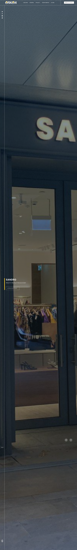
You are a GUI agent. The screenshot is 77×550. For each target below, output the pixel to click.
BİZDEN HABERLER (45, 2)
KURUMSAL (32, 2)
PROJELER (38, 2)
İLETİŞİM (52, 2)
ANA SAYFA (25, 2)
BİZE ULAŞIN (69, 2)
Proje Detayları (12, 288)
